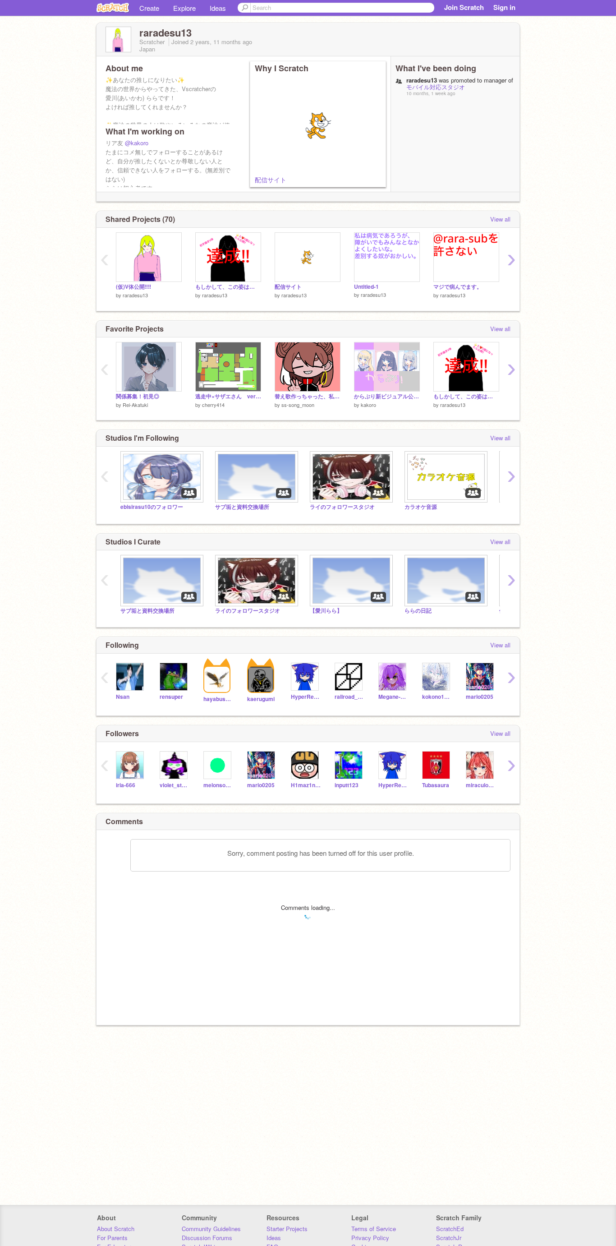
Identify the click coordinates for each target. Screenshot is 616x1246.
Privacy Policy (370, 1237)
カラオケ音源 (421, 507)
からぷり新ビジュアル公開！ (387, 396)
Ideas (218, 8)
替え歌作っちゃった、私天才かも (307, 396)
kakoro (368, 404)
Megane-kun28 (393, 697)
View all (500, 219)
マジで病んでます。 (457, 287)
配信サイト (270, 179)
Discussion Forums (207, 1237)
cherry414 (213, 404)
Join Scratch (464, 7)
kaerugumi (261, 699)
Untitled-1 (366, 287)
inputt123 (347, 785)
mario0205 (479, 697)
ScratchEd (450, 1228)
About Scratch (115, 1228)
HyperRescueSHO (306, 697)
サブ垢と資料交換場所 (242, 507)
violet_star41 (175, 785)
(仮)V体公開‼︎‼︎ (133, 287)
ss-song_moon (297, 404)
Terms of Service (373, 1228)
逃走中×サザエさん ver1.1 (228, 396)
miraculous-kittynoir (481, 785)
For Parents (112, 1237)
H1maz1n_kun (306, 785)
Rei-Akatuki (135, 404)
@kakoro (136, 142)
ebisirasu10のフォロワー (151, 507)
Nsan (122, 697)
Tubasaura (435, 785)
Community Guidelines (211, 1228)
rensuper (171, 697)
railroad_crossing (350, 697)
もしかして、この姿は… (225, 287)
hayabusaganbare (218, 699)
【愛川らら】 (326, 610)
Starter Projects (287, 1228)
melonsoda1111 (218, 785)
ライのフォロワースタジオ (342, 507)
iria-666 (125, 785)
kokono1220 (437, 697)
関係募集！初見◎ (137, 396)
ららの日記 (418, 610)
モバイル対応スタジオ (435, 87)
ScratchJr (448, 1237)
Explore (184, 8)
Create (149, 8)
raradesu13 (135, 295)
